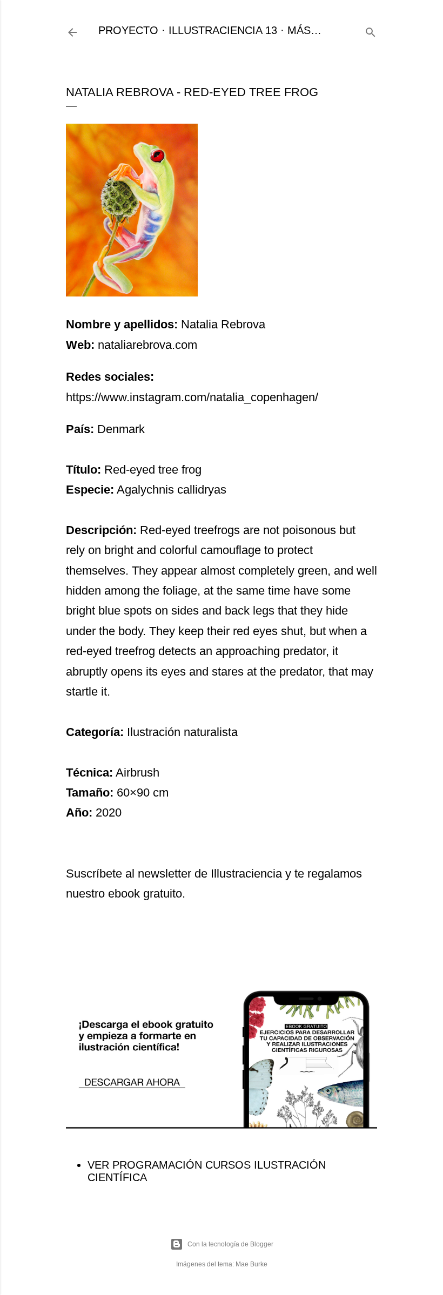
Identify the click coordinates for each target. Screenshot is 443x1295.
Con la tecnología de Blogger (230, 1244)
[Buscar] (370, 30)
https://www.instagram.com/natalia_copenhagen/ (192, 397)
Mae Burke (251, 1264)
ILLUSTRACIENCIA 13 (223, 30)
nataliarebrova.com (147, 345)
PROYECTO (128, 30)
